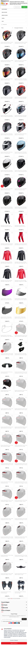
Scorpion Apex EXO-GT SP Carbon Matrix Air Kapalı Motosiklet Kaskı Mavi (21, 153)
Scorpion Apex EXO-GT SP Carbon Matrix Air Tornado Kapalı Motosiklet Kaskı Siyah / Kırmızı (21, 134)
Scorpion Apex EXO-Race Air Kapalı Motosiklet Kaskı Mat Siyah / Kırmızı (7, 61)
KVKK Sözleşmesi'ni (7, 621)
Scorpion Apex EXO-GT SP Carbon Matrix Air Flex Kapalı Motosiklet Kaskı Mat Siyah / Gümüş (7, 98)
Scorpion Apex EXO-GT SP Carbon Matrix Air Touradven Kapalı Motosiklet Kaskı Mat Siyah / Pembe (21, 189)
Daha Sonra (17, 7)
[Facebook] (11, 623)
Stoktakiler (5, 24)
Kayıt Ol (24, 619)
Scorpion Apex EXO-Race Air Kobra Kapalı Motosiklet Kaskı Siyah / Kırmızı (7, 43)
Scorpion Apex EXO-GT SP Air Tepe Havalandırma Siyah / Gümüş (21, 501)
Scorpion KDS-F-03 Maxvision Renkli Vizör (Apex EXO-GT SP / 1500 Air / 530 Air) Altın (20, 317)
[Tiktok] (19, 623)
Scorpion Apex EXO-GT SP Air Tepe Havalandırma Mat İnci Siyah (7, 519)
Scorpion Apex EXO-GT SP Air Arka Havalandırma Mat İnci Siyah (21, 446)
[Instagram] (9, 623)
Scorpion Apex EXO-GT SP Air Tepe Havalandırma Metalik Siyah (21, 537)
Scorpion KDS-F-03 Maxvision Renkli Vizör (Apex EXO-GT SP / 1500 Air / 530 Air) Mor (6, 299)
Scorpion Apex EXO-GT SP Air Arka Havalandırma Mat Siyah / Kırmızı (7, 464)
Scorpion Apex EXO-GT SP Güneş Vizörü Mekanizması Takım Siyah (21, 354)
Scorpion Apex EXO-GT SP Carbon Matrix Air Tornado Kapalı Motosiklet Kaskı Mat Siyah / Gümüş (7, 153)
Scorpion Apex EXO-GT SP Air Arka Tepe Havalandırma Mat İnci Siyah (21, 409)
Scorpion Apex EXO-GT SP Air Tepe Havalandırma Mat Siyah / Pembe (7, 354)
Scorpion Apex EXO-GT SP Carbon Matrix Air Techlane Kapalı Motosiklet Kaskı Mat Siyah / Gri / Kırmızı (7, 189)
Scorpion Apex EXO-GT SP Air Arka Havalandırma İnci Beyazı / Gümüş (21, 482)
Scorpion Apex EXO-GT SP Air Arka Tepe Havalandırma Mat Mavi (7, 409)
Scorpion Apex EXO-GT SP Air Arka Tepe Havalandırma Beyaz (7, 446)
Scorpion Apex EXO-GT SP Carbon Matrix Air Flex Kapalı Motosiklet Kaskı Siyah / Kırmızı (21, 98)
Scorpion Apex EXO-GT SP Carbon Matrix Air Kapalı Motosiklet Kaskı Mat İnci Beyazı (7, 116)
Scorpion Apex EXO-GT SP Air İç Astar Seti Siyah (20, 592)
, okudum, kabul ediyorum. (12, 621)
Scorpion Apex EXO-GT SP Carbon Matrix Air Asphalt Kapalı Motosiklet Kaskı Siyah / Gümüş (7, 79)
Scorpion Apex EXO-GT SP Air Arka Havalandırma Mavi (7, 482)
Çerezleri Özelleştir (14, 640)
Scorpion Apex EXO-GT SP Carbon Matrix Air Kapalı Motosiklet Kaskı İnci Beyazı (7, 171)
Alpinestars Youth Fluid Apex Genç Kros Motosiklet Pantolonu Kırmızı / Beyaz (21, 244)
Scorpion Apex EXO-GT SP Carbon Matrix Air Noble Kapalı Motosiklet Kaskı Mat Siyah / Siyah (21, 79)
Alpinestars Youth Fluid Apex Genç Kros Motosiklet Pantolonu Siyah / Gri (7, 244)
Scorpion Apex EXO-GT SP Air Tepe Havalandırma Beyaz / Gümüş (7, 574)
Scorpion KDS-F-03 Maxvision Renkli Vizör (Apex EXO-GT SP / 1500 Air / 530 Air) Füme (6, 317)
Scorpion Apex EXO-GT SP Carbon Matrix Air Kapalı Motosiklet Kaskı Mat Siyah (21, 208)
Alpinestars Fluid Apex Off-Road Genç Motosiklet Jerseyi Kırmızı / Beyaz (6, 263)
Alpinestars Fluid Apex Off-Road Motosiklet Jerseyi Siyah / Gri (6, 281)
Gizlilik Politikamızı (13, 633)
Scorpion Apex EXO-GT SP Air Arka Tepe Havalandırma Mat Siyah (7, 427)
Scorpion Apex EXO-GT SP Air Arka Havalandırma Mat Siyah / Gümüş (21, 464)
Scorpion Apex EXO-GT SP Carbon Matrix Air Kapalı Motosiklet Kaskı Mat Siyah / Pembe (7, 134)
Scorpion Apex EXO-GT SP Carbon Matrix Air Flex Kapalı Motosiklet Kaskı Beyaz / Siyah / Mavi (21, 116)
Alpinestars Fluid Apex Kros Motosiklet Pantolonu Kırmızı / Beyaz (20, 226)
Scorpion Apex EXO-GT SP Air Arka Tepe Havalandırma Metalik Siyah (21, 336)
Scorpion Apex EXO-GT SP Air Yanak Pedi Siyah (6, 592)
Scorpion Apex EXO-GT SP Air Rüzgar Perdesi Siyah (6, 391)
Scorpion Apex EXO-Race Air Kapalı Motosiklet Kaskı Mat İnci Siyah (21, 43)
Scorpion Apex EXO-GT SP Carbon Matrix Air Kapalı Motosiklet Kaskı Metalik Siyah (21, 171)
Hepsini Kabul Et (14, 643)
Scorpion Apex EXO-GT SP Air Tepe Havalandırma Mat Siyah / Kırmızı (21, 519)
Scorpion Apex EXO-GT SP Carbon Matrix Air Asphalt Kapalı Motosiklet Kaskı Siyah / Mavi (21, 61)
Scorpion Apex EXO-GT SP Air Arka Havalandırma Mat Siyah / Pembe (21, 372)
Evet (24, 7)
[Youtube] (13, 623)
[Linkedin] (17, 623)
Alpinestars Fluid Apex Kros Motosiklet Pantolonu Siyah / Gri (6, 226)
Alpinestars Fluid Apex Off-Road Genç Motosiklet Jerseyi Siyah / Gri (21, 263)
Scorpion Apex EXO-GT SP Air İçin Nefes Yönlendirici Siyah (21, 574)
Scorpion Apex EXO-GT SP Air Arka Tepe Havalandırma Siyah (21, 391)
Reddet (5, 635)
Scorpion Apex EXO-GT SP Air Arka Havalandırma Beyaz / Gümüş (7, 501)
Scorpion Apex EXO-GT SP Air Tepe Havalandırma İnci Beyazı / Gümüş (21, 556)
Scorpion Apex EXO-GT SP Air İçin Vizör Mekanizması (7, 372)
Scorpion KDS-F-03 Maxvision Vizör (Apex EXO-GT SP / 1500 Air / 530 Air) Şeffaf (7, 336)
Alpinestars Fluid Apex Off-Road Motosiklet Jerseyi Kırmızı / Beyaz (21, 281)
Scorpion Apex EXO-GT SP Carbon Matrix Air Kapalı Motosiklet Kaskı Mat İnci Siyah (7, 208)
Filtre (2, 27)
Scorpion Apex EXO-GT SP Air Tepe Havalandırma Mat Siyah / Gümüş (7, 537)
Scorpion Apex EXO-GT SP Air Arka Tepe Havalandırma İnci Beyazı (21, 427)
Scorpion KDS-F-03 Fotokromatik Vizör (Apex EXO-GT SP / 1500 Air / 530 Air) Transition (21, 299)
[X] (15, 623)
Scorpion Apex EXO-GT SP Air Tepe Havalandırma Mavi (7, 556)
